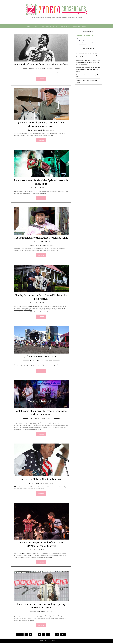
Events (48, 26)
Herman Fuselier (50, 130)
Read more (41, 78)
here (18, 74)
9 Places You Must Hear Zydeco (41, 356)
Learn (28, 26)
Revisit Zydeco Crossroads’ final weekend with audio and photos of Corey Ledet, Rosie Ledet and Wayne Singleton (88, 62)
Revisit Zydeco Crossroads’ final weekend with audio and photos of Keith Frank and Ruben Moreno (88, 69)
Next (63, 634)
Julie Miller (49, 303)
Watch (41, 26)
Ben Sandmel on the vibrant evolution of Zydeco (41, 64)
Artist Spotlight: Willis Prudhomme (41, 479)
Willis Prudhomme (18, 487)
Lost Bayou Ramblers (21, 553)
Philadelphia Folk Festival (29, 306)
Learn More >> (82, 44)
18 (57, 634)
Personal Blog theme (68, 640)
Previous (20, 634)
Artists (55, 26)
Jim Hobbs (49, 360)
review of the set (32, 555)
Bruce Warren (49, 68)
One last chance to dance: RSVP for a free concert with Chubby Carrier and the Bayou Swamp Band (87, 54)
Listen (35, 26)
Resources (76, 26)
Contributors (65, 26)
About (84, 26)
